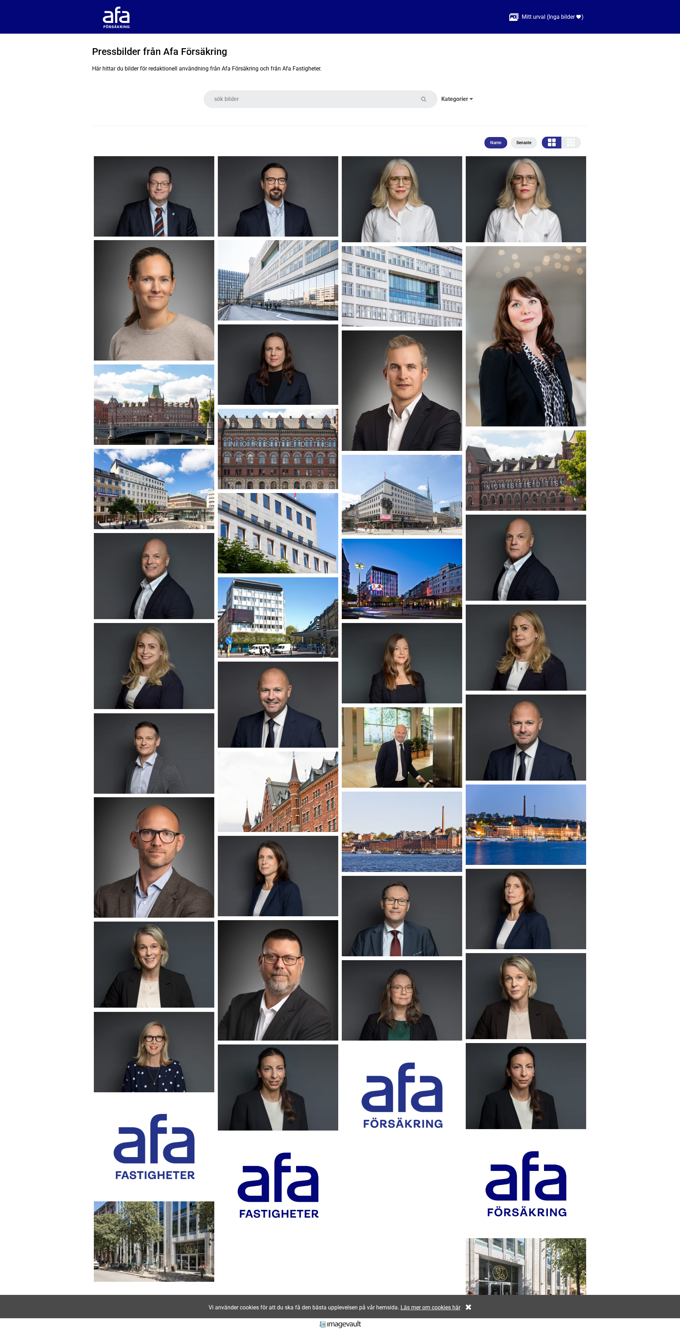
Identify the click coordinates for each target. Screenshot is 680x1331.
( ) (546, 16)
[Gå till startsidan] (116, 16)
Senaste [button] (523, 142)
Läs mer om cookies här (430, 1307)
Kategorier (455, 99)
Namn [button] (496, 142)
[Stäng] (467, 1307)
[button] (428, 99)
